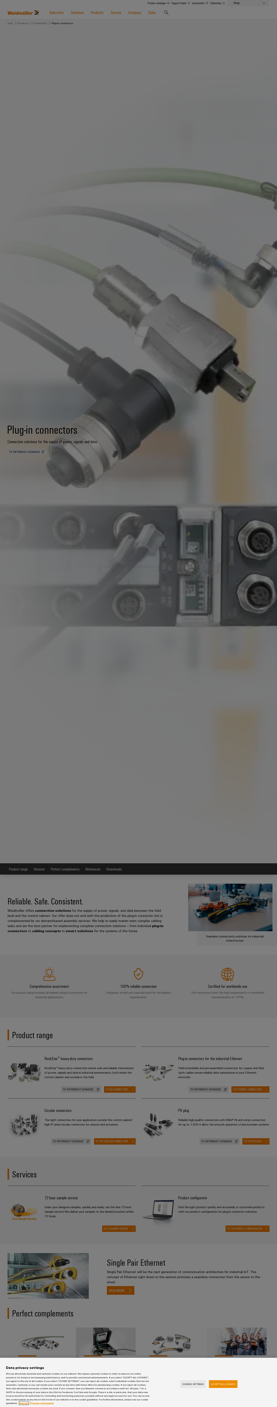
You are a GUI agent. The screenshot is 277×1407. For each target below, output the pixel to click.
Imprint (24, 1403)
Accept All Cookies (223, 1383)
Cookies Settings (193, 1383)
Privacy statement (42, 1403)
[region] (138, 1382)
